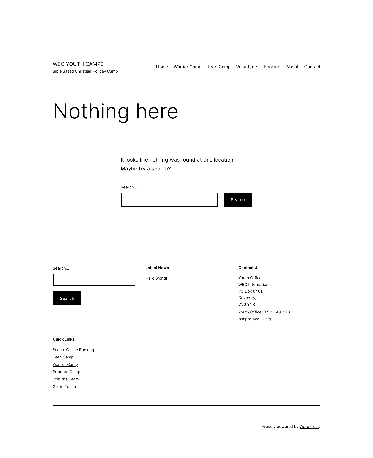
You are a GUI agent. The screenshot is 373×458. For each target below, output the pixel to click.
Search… (129, 187)
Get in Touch (64, 386)
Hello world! (156, 278)
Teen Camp (219, 66)
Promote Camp (66, 371)
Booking (272, 66)
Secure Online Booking (73, 349)
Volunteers (247, 66)
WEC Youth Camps (78, 64)
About (292, 66)
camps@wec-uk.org (254, 319)
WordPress (309, 426)
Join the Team (66, 379)
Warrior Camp (187, 66)
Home (162, 66)
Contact (312, 66)
